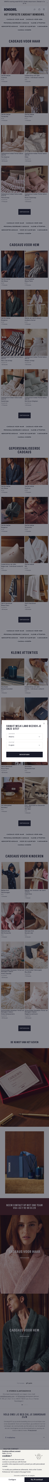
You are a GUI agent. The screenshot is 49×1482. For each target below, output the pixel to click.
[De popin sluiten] (44, 723)
